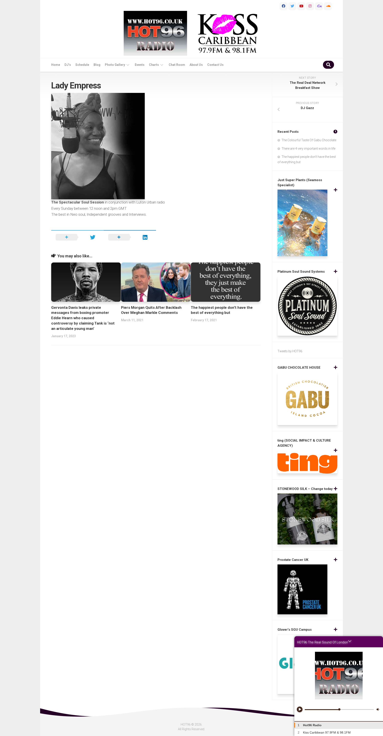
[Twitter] (292, 6)
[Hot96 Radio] (155, 33)
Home (55, 65)
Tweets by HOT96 (289, 351)
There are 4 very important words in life (308, 148)
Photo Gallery (115, 65)
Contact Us (215, 65)
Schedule (82, 65)
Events (140, 65)
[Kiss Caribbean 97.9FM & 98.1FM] (227, 33)
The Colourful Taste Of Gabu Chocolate (308, 140)
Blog (97, 65)
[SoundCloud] (328, 6)
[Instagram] (310, 6)
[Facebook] (283, 6)
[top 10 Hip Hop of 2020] (301, 6)
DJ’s (67, 65)
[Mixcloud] (319, 6)
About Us (196, 65)
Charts (154, 65)
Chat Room (177, 65)
